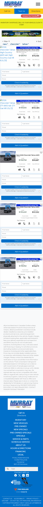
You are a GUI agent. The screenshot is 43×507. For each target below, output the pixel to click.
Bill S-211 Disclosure (20, 464)
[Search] (7, 469)
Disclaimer (20, 462)
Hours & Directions (20, 448)
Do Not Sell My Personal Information (25, 501)
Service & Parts (21, 439)
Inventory (20, 420)
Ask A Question (21, 93)
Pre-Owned (21, 426)
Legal (21, 455)
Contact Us (7, 498)
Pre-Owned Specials (20, 433)
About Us (20, 445)
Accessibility (19, 498)
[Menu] (38, 4)
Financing (20, 452)
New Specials (21, 430)
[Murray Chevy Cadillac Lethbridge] (13, 4)
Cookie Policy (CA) (20, 460)
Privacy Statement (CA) (20, 458)
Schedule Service (20, 442)
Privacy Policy (33, 498)
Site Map (5, 501)
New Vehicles (21, 423)
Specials (20, 436)
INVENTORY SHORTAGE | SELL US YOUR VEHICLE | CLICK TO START (21, 24)
